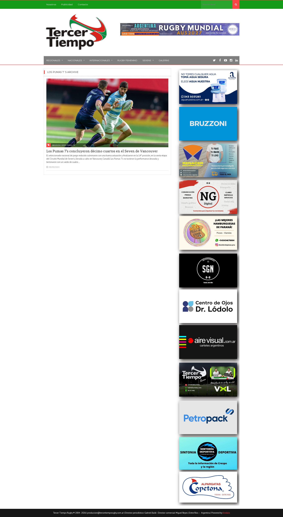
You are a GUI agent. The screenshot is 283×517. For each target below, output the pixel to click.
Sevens (146, 60)
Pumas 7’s (71, 145)
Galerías (164, 60)
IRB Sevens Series (59, 145)
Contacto (83, 4)
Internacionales (100, 60)
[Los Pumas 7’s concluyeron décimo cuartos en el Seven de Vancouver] (107, 113)
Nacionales (75, 60)
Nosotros (51, 4)
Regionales (53, 60)
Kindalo (226, 512)
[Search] (235, 4)
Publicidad (67, 4)
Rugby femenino (127, 60)
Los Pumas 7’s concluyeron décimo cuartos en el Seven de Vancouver (102, 151)
